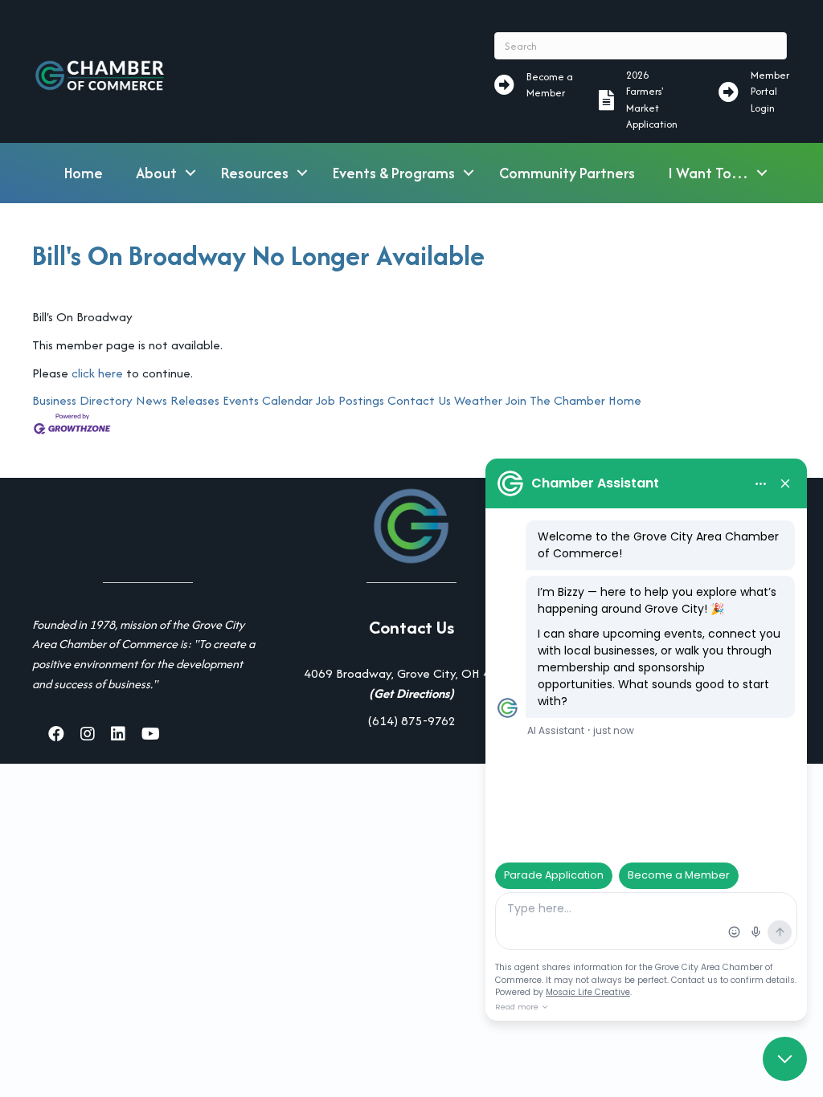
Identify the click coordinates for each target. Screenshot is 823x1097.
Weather (478, 400)
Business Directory (82, 400)
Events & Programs (394, 173)
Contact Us (419, 400)
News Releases (177, 400)
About (156, 173)
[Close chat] (785, 1059)
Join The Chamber (555, 400)
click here (97, 373)
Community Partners (567, 173)
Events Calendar (268, 400)
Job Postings (350, 400)
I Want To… (708, 173)
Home (83, 173)
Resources (255, 173)
